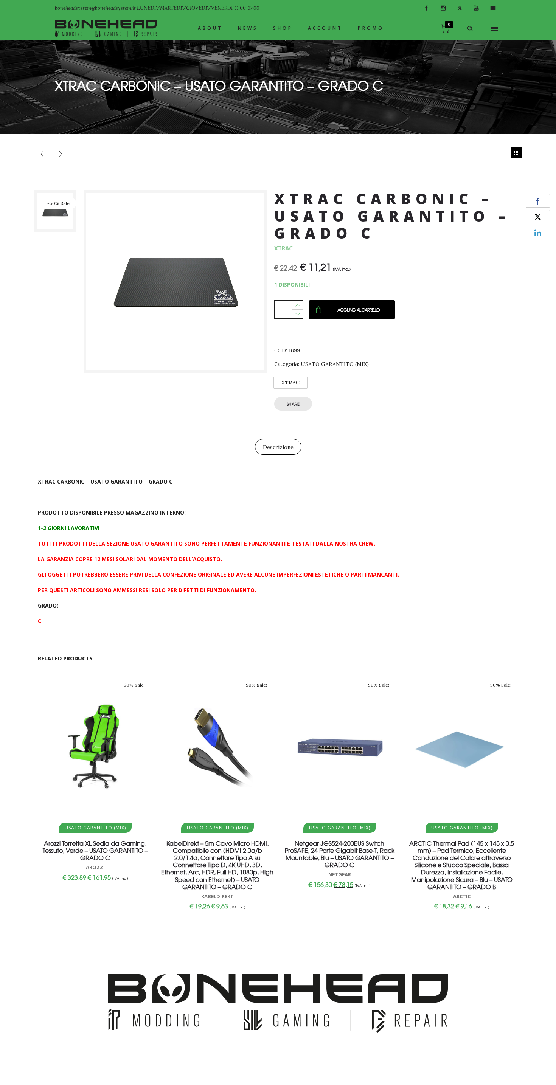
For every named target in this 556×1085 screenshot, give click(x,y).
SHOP (283, 28)
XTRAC (290, 382)
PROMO (371, 28)
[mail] (493, 8)
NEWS (248, 28)
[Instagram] (443, 8)
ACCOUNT (325, 28)
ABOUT (210, 28)
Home (61, 127)
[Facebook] (426, 8)
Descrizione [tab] (278, 447)
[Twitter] (459, 8)
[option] (55, 211)
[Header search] (470, 28)
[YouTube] (476, 8)
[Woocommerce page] (516, 152)
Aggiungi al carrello (358, 310)
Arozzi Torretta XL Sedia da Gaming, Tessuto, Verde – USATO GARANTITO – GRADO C (95, 850)
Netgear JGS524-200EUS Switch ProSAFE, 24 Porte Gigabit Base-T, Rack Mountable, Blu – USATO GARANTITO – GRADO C (339, 854)
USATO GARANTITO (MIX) (335, 364)
